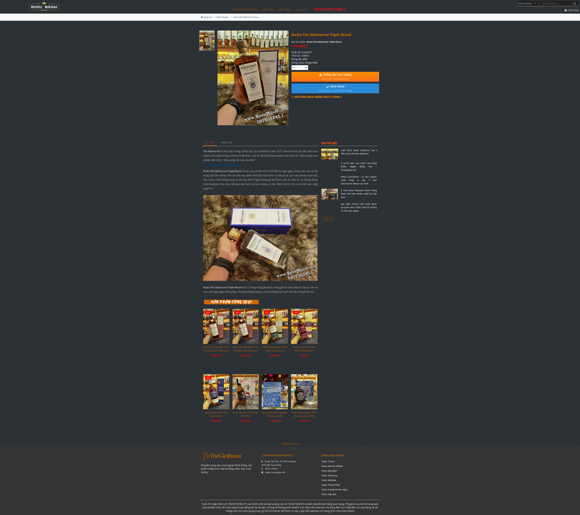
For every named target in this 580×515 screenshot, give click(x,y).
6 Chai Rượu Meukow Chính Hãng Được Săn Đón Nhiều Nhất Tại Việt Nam (359, 194)
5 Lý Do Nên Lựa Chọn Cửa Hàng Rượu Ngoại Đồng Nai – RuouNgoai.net (359, 166)
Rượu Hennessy (330, 475)
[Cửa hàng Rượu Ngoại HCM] (44, 6)
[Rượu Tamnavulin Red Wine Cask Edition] (304, 326)
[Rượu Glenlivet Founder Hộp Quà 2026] (275, 391)
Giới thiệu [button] (268, 9)
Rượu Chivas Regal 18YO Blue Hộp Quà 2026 (304, 414)
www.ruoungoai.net (275, 472)
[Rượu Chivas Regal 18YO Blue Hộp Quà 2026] (304, 391)
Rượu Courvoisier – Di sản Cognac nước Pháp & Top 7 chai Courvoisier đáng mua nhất (359, 180)
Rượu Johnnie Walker (332, 466)
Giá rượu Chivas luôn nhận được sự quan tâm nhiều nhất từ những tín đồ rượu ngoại (359, 207)
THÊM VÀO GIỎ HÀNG (337, 76)
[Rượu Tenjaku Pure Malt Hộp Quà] (245, 391)
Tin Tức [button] (301, 9)
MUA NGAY (335, 88)
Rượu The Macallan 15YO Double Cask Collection (216, 349)
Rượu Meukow (329, 480)
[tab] (210, 143)
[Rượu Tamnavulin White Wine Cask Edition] (275, 326)
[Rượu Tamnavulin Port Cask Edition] (216, 391)
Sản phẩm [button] (284, 9)
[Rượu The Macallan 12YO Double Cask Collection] (245, 326)
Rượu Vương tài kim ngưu (335, 489)
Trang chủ (207, 17)
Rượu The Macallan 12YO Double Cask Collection (245, 349)
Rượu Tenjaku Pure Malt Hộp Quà (245, 414)
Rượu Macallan (329, 470)
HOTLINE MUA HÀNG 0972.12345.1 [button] (318, 97)
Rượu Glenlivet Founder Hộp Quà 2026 (275, 414)
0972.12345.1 (271, 468)
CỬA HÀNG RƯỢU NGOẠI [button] (245, 9)
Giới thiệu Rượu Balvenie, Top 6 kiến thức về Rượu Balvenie (359, 152)
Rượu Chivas (328, 461)
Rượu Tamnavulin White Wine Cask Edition (275, 349)
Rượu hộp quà (329, 494)
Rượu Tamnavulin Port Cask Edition (216, 414)
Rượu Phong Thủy (331, 484)
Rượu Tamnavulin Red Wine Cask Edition (304, 349)
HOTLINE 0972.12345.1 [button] (329, 9)
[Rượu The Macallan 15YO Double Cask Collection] (216, 326)
